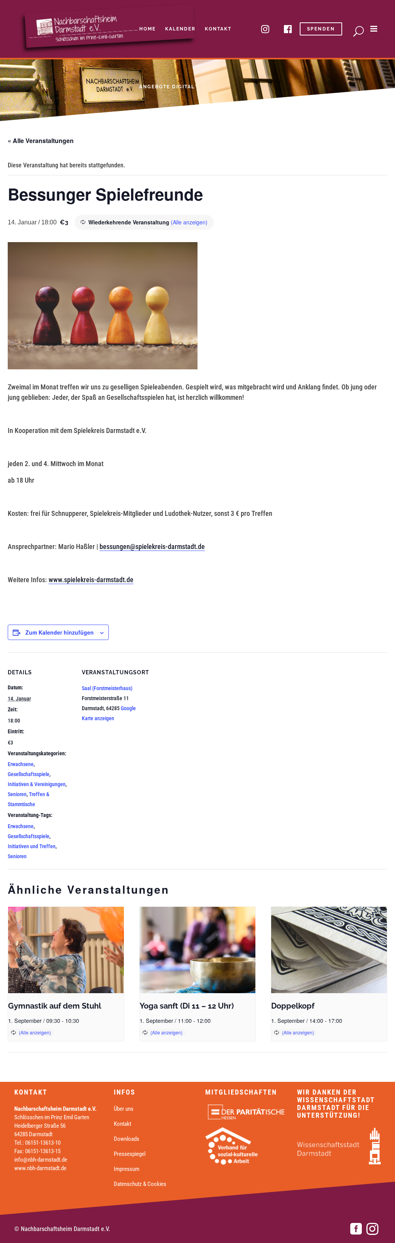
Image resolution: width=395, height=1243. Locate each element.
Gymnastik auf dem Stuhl (54, 1006)
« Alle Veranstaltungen (41, 140)
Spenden (321, 29)
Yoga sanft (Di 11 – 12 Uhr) (187, 1006)
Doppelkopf (292, 1006)
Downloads (126, 1138)
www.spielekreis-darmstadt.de (91, 580)
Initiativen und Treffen (32, 846)
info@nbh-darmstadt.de (40, 1159)
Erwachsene (21, 764)
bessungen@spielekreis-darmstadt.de (152, 546)
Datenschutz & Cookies (140, 1184)
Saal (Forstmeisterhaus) (107, 688)
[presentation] (66, 950)
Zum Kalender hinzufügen (59, 632)
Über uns (123, 1108)
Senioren (17, 794)
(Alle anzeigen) (189, 222)
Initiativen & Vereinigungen (37, 784)
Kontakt (122, 1123)
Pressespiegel (129, 1153)
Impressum (126, 1169)
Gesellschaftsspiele (28, 774)
